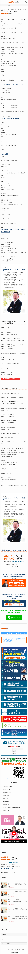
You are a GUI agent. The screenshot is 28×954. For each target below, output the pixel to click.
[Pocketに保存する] (16, 633)
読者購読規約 (14, 753)
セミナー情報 (5, 13)
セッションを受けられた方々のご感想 (11, 807)
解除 (10, 749)
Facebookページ (7, 949)
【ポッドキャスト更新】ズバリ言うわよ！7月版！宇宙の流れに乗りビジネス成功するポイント (17, 910)
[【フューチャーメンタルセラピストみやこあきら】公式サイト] (14, 2)
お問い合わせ (6, 798)
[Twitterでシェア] (7, 633)
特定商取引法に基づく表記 (8, 872)
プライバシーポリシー (7, 871)
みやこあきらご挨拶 (7, 786)
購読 (7, 749)
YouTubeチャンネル (14, 949)
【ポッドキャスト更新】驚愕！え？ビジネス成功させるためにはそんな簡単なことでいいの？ (17, 901)
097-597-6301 (9, 868)
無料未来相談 (6, 801)
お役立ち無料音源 (7, 792)
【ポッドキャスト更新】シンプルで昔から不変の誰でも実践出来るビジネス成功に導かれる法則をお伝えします (17, 918)
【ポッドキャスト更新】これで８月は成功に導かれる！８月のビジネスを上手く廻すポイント (17, 893)
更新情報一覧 (6, 804)
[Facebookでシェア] (3, 633)
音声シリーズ (6, 810)
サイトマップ (21, 949)
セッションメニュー (7, 789)
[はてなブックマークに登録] (12, 633)
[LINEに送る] (25, 633)
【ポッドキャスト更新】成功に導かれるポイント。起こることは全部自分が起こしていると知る (17, 884)
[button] (26, 2)
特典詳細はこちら (8, 779)
